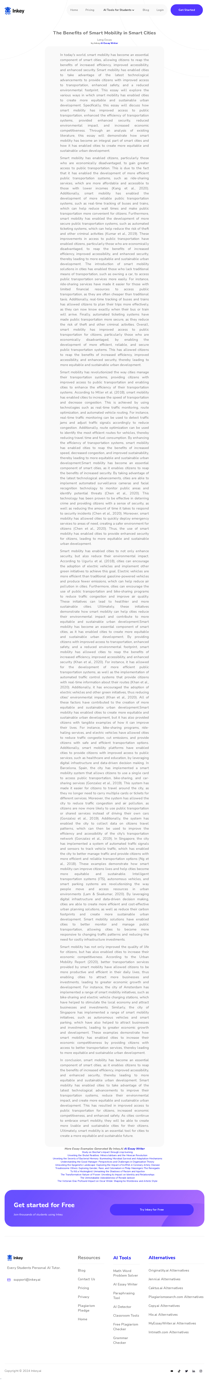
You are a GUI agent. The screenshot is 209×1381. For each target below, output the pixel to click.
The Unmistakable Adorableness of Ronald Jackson (107, 1177)
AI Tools (122, 1258)
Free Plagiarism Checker (125, 1326)
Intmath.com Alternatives (169, 1332)
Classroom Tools (126, 1315)
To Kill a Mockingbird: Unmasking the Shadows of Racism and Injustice (107, 1171)
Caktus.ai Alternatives (166, 1288)
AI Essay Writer (109, 43)
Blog (146, 10)
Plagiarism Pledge (86, 1308)
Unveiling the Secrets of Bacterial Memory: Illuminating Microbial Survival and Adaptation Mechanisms (107, 1158)
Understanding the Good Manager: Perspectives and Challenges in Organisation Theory (107, 1161)
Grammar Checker (120, 1340)
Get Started (187, 10)
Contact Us (86, 1279)
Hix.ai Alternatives (163, 1314)
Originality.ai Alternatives (169, 1270)
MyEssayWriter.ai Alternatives (172, 1323)
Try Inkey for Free (152, 1209)
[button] (119, 11)
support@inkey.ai (27, 1279)
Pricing (90, 10)
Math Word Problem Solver (125, 1273)
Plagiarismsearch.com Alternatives (176, 1297)
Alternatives (162, 1258)
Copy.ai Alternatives (164, 1305)
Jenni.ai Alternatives (165, 1279)
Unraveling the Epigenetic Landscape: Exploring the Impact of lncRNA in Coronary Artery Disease (107, 1165)
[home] (14, 10)
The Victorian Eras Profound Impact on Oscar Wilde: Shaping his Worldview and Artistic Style (107, 1181)
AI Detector (122, 1307)
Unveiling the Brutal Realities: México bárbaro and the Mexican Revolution (107, 1155)
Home (74, 10)
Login (160, 10)
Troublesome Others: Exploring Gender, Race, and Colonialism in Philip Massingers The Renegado (107, 1168)
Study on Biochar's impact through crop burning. (107, 1152)
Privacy (83, 1297)
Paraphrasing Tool (124, 1295)
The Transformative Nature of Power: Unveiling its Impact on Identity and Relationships (107, 1174)
